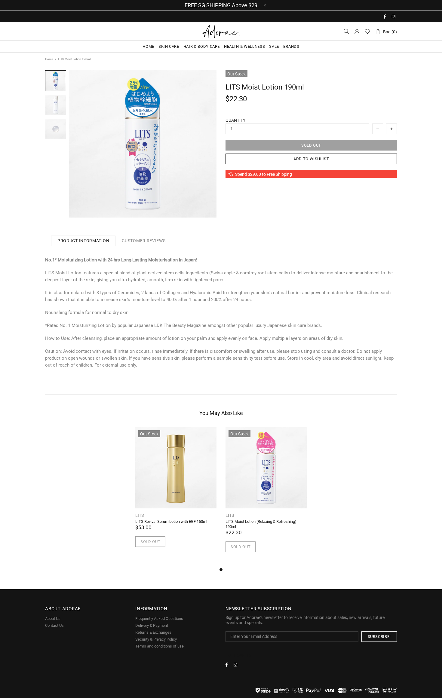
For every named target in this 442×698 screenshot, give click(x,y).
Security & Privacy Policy (156, 639)
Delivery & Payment (151, 625)
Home (49, 59)
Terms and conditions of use (159, 646)
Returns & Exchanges (153, 632)
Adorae (221, 31)
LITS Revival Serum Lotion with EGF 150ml (171, 521)
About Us (52, 618)
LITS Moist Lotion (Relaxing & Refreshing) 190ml (261, 524)
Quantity (235, 120)
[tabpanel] (176, 494)
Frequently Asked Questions (159, 618)
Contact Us (54, 625)
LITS (139, 515)
